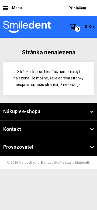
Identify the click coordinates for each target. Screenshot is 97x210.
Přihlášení (77, 8)
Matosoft (82, 162)
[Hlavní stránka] (27, 27)
